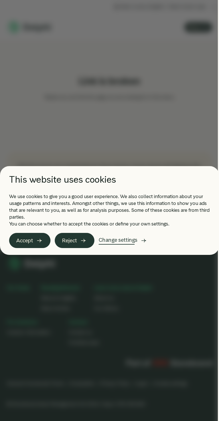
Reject (69, 240)
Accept (24, 240)
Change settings (118, 239)
